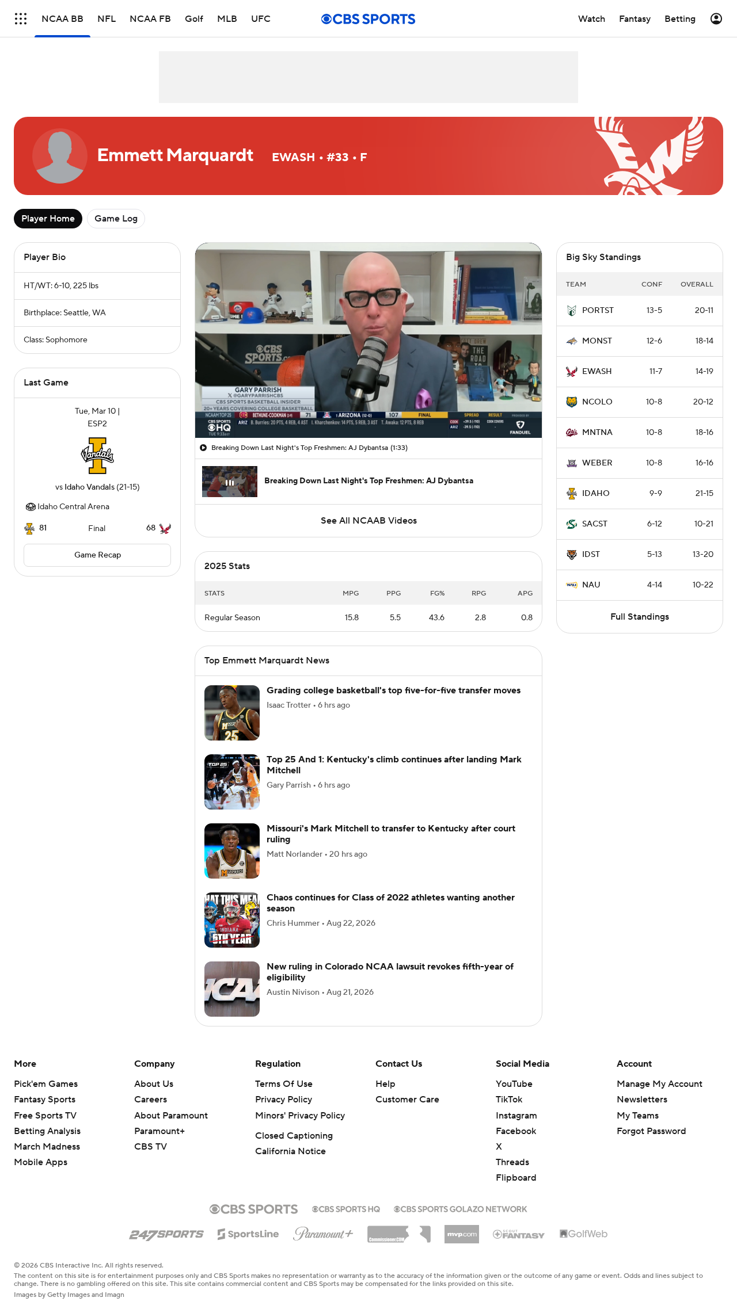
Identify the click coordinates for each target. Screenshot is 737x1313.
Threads (512, 1162)
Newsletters (642, 1099)
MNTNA (597, 433)
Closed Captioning (294, 1136)
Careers (150, 1099)
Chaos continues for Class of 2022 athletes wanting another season (391, 903)
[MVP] (462, 1229)
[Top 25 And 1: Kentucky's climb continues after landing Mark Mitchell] (232, 782)
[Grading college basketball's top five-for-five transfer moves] (232, 713)
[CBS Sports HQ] (346, 1207)
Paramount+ (159, 1131)
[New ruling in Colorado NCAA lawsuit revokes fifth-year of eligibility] (232, 989)
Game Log (116, 218)
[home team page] (97, 455)
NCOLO (597, 402)
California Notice (290, 1151)
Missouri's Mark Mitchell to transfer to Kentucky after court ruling (391, 834)
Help (385, 1084)
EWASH (597, 372)
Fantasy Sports (44, 1099)
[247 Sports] (166, 1232)
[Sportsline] (248, 1232)
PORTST (598, 311)
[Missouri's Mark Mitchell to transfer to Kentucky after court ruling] (232, 851)
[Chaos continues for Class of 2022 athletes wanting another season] (232, 920)
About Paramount (171, 1115)
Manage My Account (659, 1084)
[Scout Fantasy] (519, 1233)
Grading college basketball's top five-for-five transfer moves (394, 690)
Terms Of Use (284, 1084)
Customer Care (407, 1099)
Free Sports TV (45, 1115)
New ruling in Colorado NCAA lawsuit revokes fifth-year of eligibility (390, 972)
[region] (368, 340)
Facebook (516, 1131)
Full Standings (639, 617)
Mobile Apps (40, 1162)
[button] (21, 18)
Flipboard (516, 1178)
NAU (591, 585)
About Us (153, 1084)
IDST (591, 554)
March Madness (47, 1146)
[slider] (368, 404)
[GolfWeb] (584, 1234)
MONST (597, 341)
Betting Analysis (47, 1131)
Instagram (516, 1115)
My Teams (638, 1115)
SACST (594, 524)
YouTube (514, 1084)
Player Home (48, 218)
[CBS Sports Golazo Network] (460, 1207)
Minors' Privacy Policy (300, 1115)
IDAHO (596, 493)
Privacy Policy (283, 1099)
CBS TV (150, 1146)
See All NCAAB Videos (369, 520)
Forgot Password (651, 1131)
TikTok (509, 1099)
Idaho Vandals (89, 487)
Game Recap (97, 555)
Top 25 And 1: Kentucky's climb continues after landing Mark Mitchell (394, 765)
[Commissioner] (399, 1230)
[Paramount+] (323, 1231)
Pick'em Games (46, 1084)
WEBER (597, 463)
